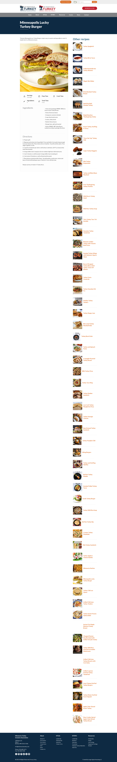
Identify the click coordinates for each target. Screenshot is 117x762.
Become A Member (65, 2)
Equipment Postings (93, 744)
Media (89, 740)
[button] (37, 15)
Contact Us (42, 749)
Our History (43, 742)
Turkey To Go (59, 744)
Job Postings (91, 742)
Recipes (90, 745)
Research (74, 740)
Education (74, 742)
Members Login (89, 8)
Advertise (58, 742)
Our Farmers (43, 740)
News (41, 747)
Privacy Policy (33, 759)
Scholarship (91, 738)
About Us (42, 738)
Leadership (58, 738)
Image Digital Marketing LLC (95, 759)
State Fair (74, 747)
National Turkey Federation (78, 745)
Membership (59, 740)
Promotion (74, 744)
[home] (28, 8)
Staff (41, 745)
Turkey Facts (43, 744)
